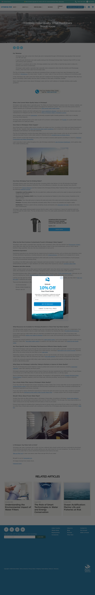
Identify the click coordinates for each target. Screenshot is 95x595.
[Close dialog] (61, 278)
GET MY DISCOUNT (47, 304)
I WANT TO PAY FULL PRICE (48, 308)
